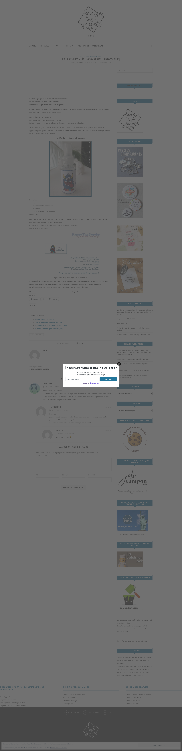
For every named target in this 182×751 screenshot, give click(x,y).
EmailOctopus (95, 383)
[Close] (119, 364)
